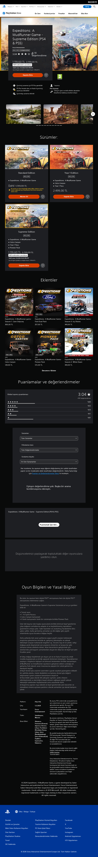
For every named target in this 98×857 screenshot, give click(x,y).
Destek (59, 6)
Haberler (50, 6)
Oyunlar (23, 6)
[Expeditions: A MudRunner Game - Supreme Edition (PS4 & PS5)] (23, 114)
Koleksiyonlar (49, 13)
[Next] (93, 114)
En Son (38, 13)
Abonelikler (73, 13)
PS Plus (31, 6)
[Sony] (92, 4)
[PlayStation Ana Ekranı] (4, 6)
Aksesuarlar (40, 6)
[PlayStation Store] (12, 13)
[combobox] (49, 438)
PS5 (17, 6)
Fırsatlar (61, 13)
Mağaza (10, 6)
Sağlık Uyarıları (55, 752)
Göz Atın (84, 13)
